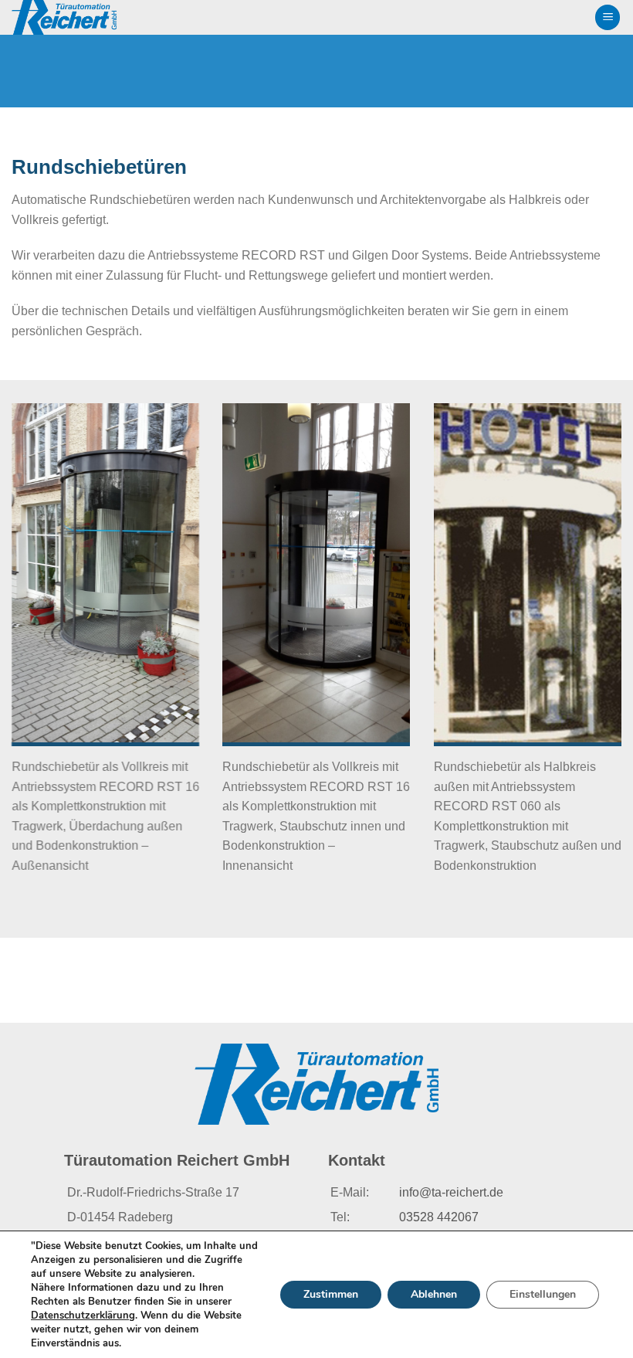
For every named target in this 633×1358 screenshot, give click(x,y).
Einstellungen (542, 1294)
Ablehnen (434, 1294)
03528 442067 (439, 1217)
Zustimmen (330, 1294)
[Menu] (607, 17)
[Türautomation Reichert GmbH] (91, 17)
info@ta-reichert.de (451, 1192)
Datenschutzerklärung (83, 1315)
